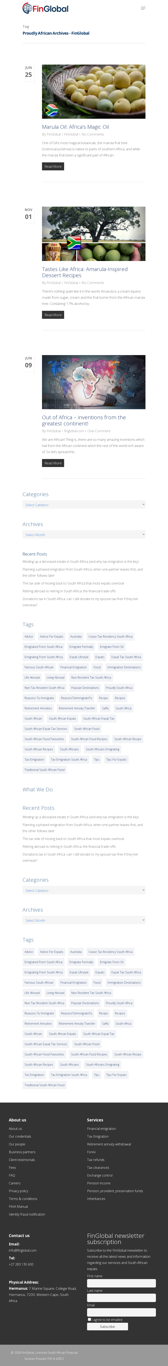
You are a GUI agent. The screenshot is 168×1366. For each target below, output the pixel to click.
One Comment (98, 430)
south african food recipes (89, 739)
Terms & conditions (23, 1198)
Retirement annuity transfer (77, 708)
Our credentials (20, 1136)
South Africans (69, 749)
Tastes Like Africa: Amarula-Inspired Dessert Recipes (85, 272)
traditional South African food (45, 770)
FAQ (12, 1175)
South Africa (123, 708)
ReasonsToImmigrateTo (76, 698)
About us (15, 1128)
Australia (76, 636)
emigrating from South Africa (44, 657)
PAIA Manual (18, 1206)
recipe (103, 698)
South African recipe (127, 739)
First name (94, 1276)
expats (99, 657)
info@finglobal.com (22, 1250)
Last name (94, 1290)
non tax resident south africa (44, 688)
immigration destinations (124, 667)
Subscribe (107, 1326)
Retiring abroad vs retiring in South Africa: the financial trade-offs (69, 591)
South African (33, 718)
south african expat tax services (46, 729)
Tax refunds (95, 1160)
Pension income (98, 1183)
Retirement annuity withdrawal (109, 1144)
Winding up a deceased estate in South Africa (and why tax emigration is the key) (81, 561)
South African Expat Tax (98, 718)
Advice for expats (51, 636)
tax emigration (34, 759)
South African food (86, 729)
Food (97, 667)
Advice (29, 636)
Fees (12, 1167)
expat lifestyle (79, 657)
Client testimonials (22, 1160)
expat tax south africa (126, 657)
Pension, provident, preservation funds (115, 1191)
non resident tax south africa (91, 677)
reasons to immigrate (39, 698)
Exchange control (99, 1175)
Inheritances (96, 1198)
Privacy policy (18, 1191)
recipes (120, 698)
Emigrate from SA (112, 647)
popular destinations (85, 688)
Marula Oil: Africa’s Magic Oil (75, 126)
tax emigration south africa (69, 759)
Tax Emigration (98, 1136)
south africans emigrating (102, 749)
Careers (14, 1183)
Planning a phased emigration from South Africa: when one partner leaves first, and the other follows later (83, 572)
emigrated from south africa (43, 647)
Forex (91, 1152)
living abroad (55, 677)
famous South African (39, 667)
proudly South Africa (119, 688)
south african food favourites (44, 739)
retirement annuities (38, 708)
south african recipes (39, 749)
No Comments (93, 134)
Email (91, 1305)
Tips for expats (116, 759)
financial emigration (73, 667)
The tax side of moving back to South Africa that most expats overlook (73, 583)
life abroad (32, 677)
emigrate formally (81, 647)
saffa (105, 708)
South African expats (62, 718)
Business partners (22, 1152)
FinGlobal (54, 134)
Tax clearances (98, 1167)
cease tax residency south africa (111, 636)
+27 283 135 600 (21, 1264)
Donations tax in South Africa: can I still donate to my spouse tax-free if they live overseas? (80, 602)
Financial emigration (101, 1128)
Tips (96, 759)
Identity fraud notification (27, 1214)
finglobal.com (74, 430)
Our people (17, 1144)
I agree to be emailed (107, 1319)
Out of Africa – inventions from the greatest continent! (84, 420)
